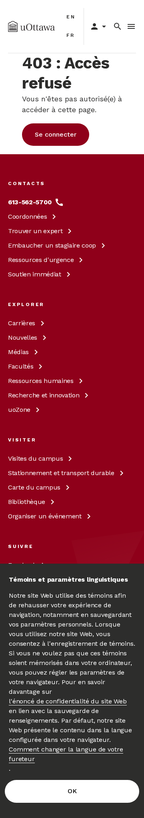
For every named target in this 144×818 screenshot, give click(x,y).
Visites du (35, 458)
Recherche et (43, 395)
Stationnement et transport (61, 473)
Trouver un (35, 231)
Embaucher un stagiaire (52, 245)
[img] (31, 26)
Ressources (41, 260)
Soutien (34, 274)
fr (70, 35)
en (71, 17)
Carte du (34, 487)
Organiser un (45, 516)
